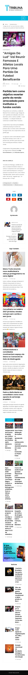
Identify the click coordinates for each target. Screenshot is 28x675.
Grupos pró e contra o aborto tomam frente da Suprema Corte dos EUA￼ (18, 614)
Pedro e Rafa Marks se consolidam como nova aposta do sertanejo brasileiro (13, 396)
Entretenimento (6, 49)
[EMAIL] (20, 199)
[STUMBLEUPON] (14, 199)
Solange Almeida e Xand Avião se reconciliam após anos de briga (11, 238)
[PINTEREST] (8, 199)
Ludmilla (15, 183)
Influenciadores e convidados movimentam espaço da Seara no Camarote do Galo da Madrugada (13, 354)
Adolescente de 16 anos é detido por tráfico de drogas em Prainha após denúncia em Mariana (9, 439)
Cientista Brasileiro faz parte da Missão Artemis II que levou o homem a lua (18, 575)
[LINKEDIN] (20, 195)
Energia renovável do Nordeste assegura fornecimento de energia (20, 651)
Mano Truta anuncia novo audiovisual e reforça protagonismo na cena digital (14, 272)
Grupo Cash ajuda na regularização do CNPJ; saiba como (20, 634)
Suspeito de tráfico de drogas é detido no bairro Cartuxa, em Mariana (19, 518)
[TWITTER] (14, 195)
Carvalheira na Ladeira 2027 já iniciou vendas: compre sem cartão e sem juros (13, 312)
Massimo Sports (18, 185)
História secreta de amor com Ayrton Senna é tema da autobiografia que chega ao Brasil (17, 227)
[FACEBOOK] (8, 195)
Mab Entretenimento (8, 185)
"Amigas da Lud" (7, 183)
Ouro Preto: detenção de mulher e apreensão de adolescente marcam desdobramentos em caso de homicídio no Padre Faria (21, 443)
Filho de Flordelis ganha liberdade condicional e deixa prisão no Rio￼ (19, 594)
